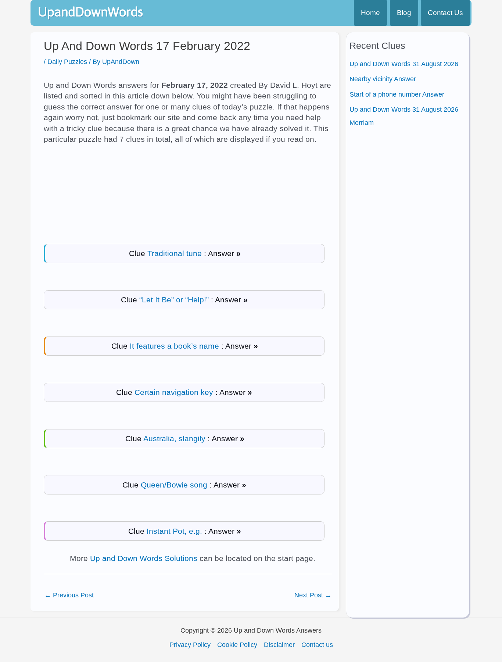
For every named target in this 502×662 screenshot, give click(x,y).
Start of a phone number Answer (396, 94)
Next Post (312, 595)
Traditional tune (174, 253)
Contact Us (445, 13)
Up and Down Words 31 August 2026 (403, 64)
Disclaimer (279, 644)
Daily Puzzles (67, 61)
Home (370, 13)
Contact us (317, 644)
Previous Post (69, 595)
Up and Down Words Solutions (143, 558)
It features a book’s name (174, 346)
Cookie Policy (237, 644)
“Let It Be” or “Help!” (174, 299)
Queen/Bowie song (174, 485)
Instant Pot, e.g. (174, 531)
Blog (404, 13)
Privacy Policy (190, 644)
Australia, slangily (174, 438)
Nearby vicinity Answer (382, 79)
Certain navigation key (174, 392)
